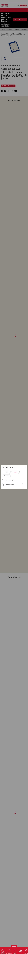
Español (15, 472)
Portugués (6, 475)
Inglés (6, 472)
